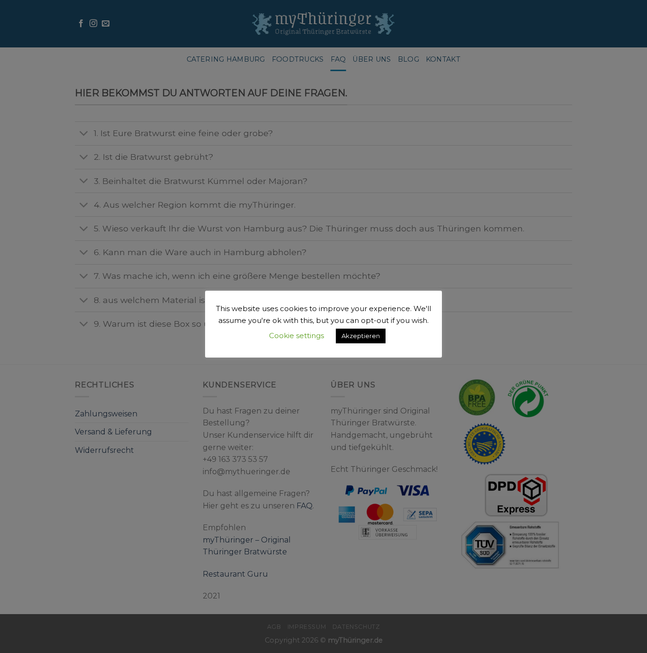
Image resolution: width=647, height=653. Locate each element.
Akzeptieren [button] (360, 336)
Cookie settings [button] (296, 335)
